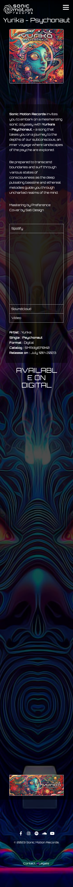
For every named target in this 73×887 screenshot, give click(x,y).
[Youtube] (52, 833)
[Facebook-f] (21, 833)
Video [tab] (16, 318)
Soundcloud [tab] (21, 309)
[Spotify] (36, 833)
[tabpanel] (36, 268)
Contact (29, 863)
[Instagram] (29, 833)
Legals (44, 863)
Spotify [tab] (17, 228)
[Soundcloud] (44, 833)
